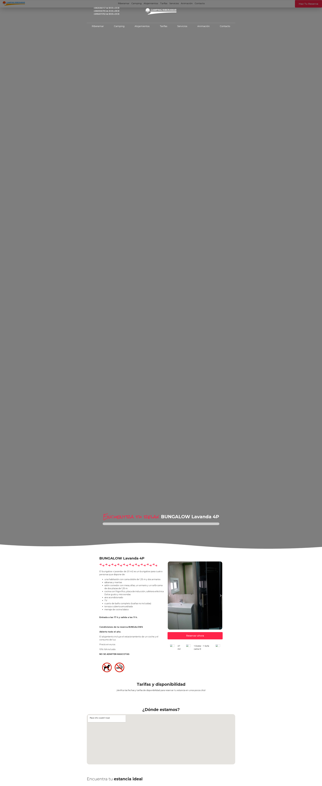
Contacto (225, 26)
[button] (221, 595)
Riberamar (98, 26)
